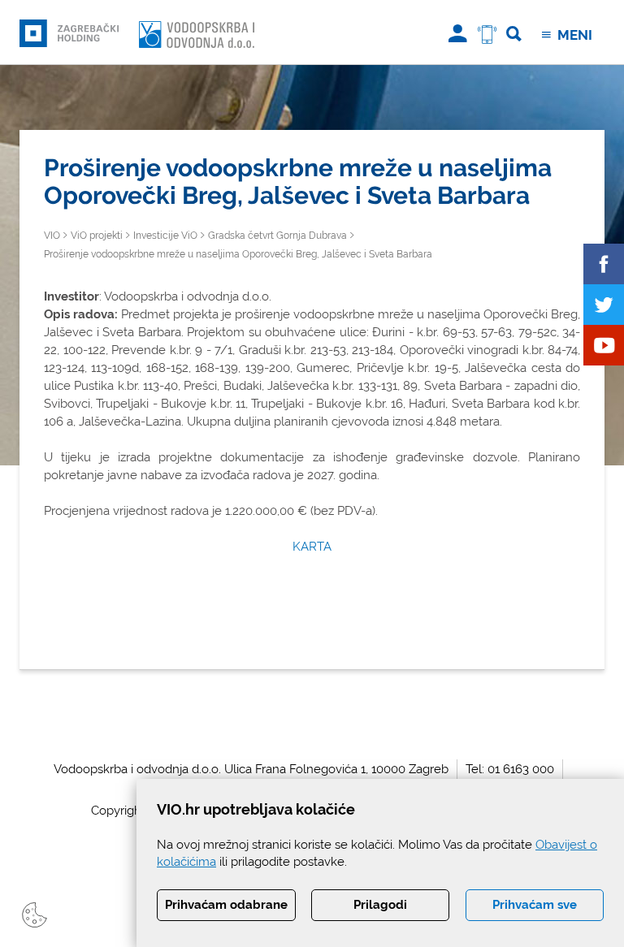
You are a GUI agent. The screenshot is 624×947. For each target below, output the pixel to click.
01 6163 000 (521, 769)
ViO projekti (97, 235)
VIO (52, 235)
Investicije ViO (165, 235)
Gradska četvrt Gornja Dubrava (277, 235)
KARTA (312, 546)
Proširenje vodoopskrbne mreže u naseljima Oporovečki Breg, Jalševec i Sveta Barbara (238, 254)
